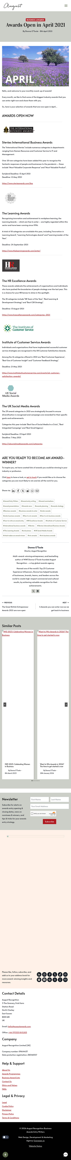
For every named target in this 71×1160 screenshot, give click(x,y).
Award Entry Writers (10, 501)
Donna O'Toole (35, 547)
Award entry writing (28, 501)
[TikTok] (60, 974)
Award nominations (46, 501)
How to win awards (30, 516)
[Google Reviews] (49, 979)
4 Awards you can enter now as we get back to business (54, 607)
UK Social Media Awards (43, 531)
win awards (32, 535)
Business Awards (35, 20)
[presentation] (18, 695)
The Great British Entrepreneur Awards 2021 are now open (15, 607)
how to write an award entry (13, 521)
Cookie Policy (8, 1106)
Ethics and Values (9, 1085)
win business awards (47, 535)
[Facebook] (18, 491)
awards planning (41, 506)
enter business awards (11, 516)
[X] (23, 491)
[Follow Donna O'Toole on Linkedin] (38, 591)
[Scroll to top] (65, 1149)
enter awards (45, 511)
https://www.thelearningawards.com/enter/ (21, 250)
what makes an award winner (14, 535)
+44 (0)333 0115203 (17, 1032)
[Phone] (60, 979)
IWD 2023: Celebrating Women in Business (17, 765)
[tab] (33, 780)
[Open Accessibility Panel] (5, 1154)
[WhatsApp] (32, 491)
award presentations (11, 506)
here (8, 477)
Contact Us (7, 1081)
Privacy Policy (8, 1113)
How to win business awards (50, 516)
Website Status (35, 1146)
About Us (6, 1070)
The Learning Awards (11, 531)
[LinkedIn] (13, 491)
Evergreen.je (39, 1140)
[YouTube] (65, 974)
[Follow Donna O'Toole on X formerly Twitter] (33, 591)
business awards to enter (28, 511)
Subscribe (49, 821)
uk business (26, 531)
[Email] (37, 491)
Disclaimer (6, 1110)
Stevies (31, 526)
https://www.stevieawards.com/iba (17, 183)
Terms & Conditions (10, 1117)
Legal (4, 1102)
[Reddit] (27, 491)
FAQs (4, 1089)
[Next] (66, 705)
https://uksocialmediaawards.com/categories (22, 443)
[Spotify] (39, 979)
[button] (65, 1154)
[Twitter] (55, 974)
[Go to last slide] (4, 705)
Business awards (9, 511)
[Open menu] (66, 5)
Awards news (27, 506)
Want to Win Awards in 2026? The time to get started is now (52, 765)
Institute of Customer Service (56, 521)
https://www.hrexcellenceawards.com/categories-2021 (26, 314)
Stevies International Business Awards (51, 526)
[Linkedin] (39, 974)
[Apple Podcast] (44, 979)
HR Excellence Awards (34, 521)
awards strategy (57, 506)
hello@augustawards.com (19, 1026)
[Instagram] (44, 974)
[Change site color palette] (5, 1137)
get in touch (31, 477)
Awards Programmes (11, 1073)
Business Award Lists (11, 1077)
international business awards (14, 526)
